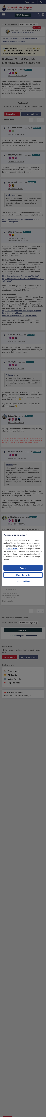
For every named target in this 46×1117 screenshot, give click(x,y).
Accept (23, 567)
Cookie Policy (12, 548)
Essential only (23, 575)
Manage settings (23, 581)
